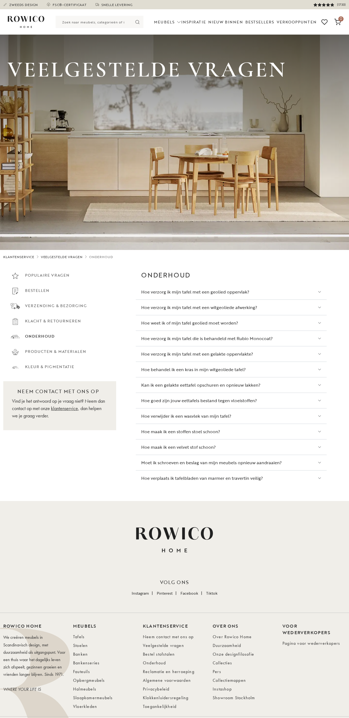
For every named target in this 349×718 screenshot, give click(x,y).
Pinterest (165, 593)
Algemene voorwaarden (167, 680)
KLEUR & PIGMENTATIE (49, 366)
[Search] (137, 22)
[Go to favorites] (324, 22)
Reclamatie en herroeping (168, 671)
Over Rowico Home (232, 637)
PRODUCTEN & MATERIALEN (55, 351)
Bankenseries (86, 663)
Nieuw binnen (225, 22)
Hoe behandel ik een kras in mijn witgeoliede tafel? (193, 369)
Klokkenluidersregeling (165, 698)
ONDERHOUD (40, 336)
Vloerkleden (85, 706)
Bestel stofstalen (159, 654)
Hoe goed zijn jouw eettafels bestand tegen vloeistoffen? (199, 400)
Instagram (140, 593)
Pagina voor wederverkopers (311, 643)
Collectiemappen (229, 680)
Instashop (222, 689)
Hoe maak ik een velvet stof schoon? (178, 447)
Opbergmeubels (89, 680)
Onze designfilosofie (233, 654)
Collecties (222, 663)
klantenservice (64, 408)
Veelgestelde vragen (163, 645)
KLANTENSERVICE (18, 256)
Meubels (164, 22)
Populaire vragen (47, 275)
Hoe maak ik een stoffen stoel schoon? (180, 431)
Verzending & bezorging (56, 305)
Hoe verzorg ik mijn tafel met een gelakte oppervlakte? (197, 354)
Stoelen (80, 645)
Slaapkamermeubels (93, 698)
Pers (217, 671)
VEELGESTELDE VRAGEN (62, 256)
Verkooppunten (297, 22)
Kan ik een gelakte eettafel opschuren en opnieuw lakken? (200, 385)
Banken (80, 654)
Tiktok (212, 593)
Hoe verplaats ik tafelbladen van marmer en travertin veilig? (202, 478)
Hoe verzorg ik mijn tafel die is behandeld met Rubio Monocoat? (207, 338)
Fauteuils (81, 671)
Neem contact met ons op (168, 637)
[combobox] (93, 22)
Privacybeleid (156, 689)
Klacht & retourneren (53, 321)
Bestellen (37, 290)
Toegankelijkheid (159, 706)
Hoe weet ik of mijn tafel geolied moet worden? (189, 323)
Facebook (189, 593)
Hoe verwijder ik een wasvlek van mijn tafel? (186, 416)
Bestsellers (259, 22)
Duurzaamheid (227, 645)
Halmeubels (84, 689)
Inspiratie (193, 22)
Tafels (79, 637)
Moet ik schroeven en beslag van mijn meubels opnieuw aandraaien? (211, 462)
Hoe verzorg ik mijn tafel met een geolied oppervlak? (195, 292)
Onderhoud (154, 663)
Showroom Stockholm (234, 698)
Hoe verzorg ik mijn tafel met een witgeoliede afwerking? (199, 307)
